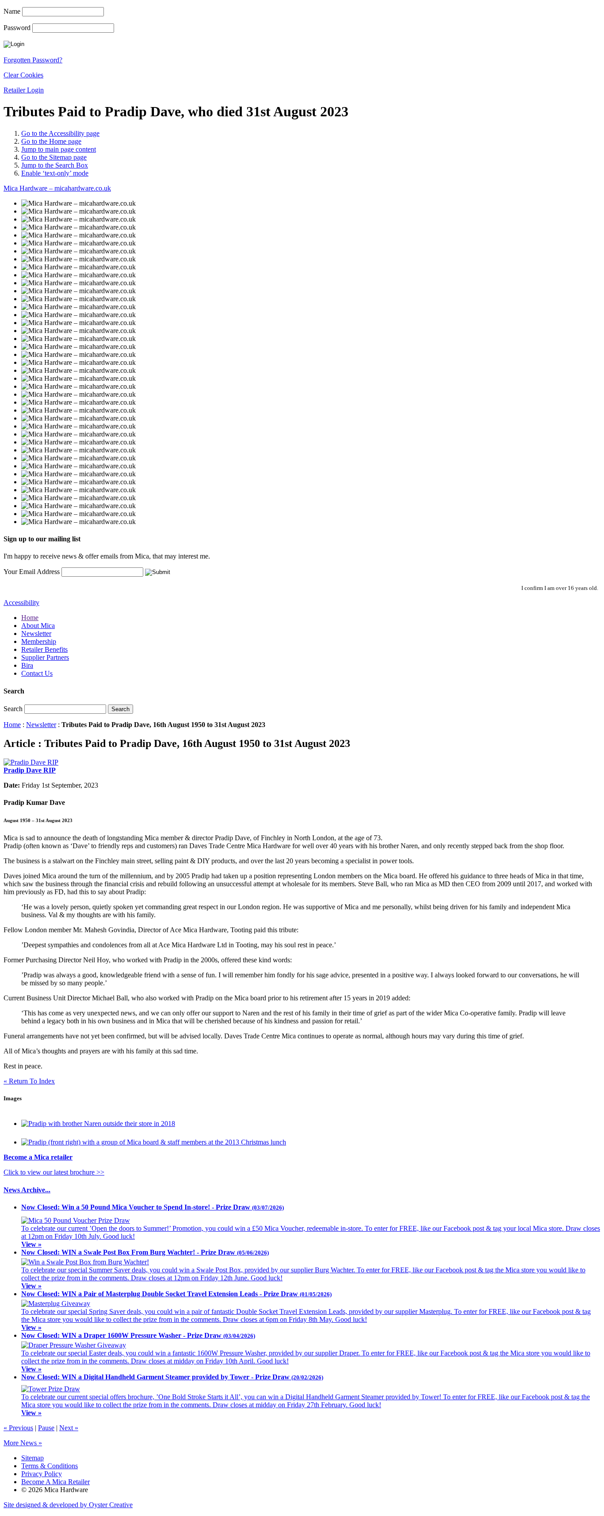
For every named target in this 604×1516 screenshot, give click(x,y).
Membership (38, 641)
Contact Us (37, 673)
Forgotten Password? (33, 60)
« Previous (18, 1428)
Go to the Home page (51, 141)
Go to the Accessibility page (60, 133)
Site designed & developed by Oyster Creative (68, 1504)
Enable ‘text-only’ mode (54, 173)
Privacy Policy (41, 1474)
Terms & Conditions (49, 1466)
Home (29, 617)
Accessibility (21, 602)
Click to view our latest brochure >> (54, 1172)
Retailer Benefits (44, 649)
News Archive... (27, 1190)
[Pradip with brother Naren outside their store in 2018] (98, 1123)
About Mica (38, 625)
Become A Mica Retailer (55, 1481)
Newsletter (36, 633)
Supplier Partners (45, 657)
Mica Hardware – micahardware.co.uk (57, 188)
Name (12, 11)
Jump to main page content (58, 149)
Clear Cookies (23, 75)
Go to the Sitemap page (54, 157)
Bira (27, 665)
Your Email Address (32, 571)
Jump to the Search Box (54, 165)
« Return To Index (29, 1081)
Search (13, 708)
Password (17, 27)
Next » (68, 1428)
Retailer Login (24, 90)
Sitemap (32, 1458)
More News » (23, 1443)
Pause (46, 1428)
